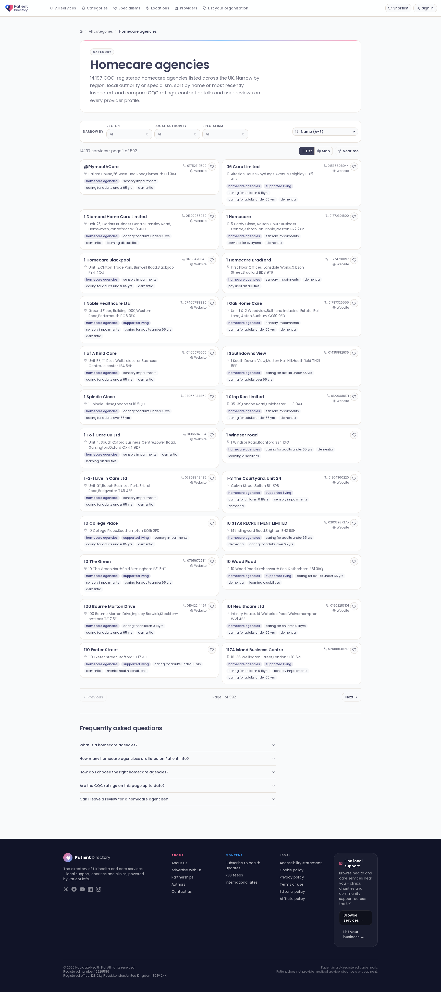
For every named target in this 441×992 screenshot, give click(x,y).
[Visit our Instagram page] (98, 889)
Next (349, 697)
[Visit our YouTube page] (82, 889)
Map (326, 151)
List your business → (353, 934)
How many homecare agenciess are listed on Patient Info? (134, 758)
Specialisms (129, 8)
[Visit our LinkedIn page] (90, 889)
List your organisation (228, 8)
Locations (160, 8)
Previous (95, 697)
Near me (351, 151)
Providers (188, 8)
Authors (178, 884)
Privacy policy (292, 877)
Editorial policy (292, 891)
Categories (97, 8)
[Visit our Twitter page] (65, 889)
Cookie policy (291, 870)
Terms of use (291, 884)
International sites (242, 882)
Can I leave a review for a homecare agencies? (124, 799)
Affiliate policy (292, 898)
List (309, 151)
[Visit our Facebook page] (74, 889)
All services (65, 8)
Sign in (428, 8)
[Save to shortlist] (212, 166)
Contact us (182, 891)
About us (179, 862)
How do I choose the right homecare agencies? (124, 772)
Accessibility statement (301, 862)
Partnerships (182, 877)
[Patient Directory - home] (23, 8)
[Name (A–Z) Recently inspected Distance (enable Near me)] (325, 132)
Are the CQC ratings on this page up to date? (122, 785)
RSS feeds (234, 875)
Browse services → (353, 918)
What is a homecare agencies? (109, 745)
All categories (101, 31)
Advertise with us (187, 870)
